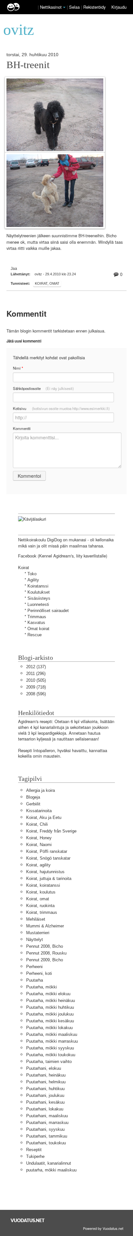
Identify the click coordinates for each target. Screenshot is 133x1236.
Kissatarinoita (39, 810)
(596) (36, 693)
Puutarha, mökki (41, 987)
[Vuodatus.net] (28, 1220)
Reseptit (34, 1149)
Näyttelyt (34, 939)
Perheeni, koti (39, 973)
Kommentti (22, 428)
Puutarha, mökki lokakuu (49, 1027)
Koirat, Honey (39, 837)
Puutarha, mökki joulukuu (50, 1014)
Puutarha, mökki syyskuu (50, 1048)
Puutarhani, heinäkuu (46, 1075)
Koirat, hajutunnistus (45, 871)
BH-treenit (28, 64)
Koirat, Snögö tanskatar (48, 858)
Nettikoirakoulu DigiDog (40, 539)
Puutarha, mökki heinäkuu (50, 1000)
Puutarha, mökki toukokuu (50, 1054)
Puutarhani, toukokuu (46, 1142)
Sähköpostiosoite (43, 388)
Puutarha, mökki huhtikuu (50, 1007)
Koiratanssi (37, 586)
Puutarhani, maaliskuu (47, 1115)
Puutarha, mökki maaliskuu (51, 1034)
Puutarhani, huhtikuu (45, 1088)
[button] (64, 7)
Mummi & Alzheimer (45, 926)
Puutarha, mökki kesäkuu (50, 1020)
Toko (31, 573)
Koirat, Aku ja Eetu (43, 817)
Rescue (34, 634)
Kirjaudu (119, 7)
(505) (36, 680)
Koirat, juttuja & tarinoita (48, 878)
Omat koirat (38, 628)
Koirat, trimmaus (41, 912)
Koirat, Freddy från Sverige (51, 831)
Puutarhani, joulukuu (45, 1095)
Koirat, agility (38, 865)
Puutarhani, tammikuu (46, 1136)
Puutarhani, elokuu (43, 1068)
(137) (36, 666)
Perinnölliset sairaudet (48, 610)
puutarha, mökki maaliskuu (51, 1170)
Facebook (27, 556)
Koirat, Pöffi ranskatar (46, 851)
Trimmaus (36, 616)
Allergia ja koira (40, 790)
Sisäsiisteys (38, 598)
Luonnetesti (38, 604)
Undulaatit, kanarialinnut (48, 1163)
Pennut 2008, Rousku (46, 953)
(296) (36, 673)
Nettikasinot (51, 7)
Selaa (75, 7)
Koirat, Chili (37, 824)
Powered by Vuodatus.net (103, 1228)
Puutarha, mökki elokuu (48, 993)
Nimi (18, 368)
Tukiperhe (35, 1156)
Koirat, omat (47, 283)
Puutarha (34, 980)
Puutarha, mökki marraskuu (52, 1041)
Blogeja (33, 797)
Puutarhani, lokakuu (44, 1109)
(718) (36, 687)
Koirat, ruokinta (40, 905)
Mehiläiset (35, 919)
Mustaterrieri (37, 932)
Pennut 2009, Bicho (44, 959)
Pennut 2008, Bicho (44, 946)
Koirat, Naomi (39, 844)
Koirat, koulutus (41, 892)
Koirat (23, 567)
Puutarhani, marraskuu (47, 1122)
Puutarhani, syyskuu (45, 1129)
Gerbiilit (33, 804)
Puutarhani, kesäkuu (45, 1102)
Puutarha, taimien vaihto (49, 1061)
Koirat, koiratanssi (43, 885)
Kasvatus (36, 622)
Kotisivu (61, 408)
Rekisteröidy (94, 7)
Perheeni (34, 966)
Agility (33, 579)
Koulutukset (38, 592)
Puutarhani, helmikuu (46, 1081)
